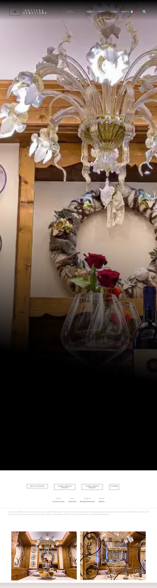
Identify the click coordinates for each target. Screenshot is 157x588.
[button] (132, 12)
